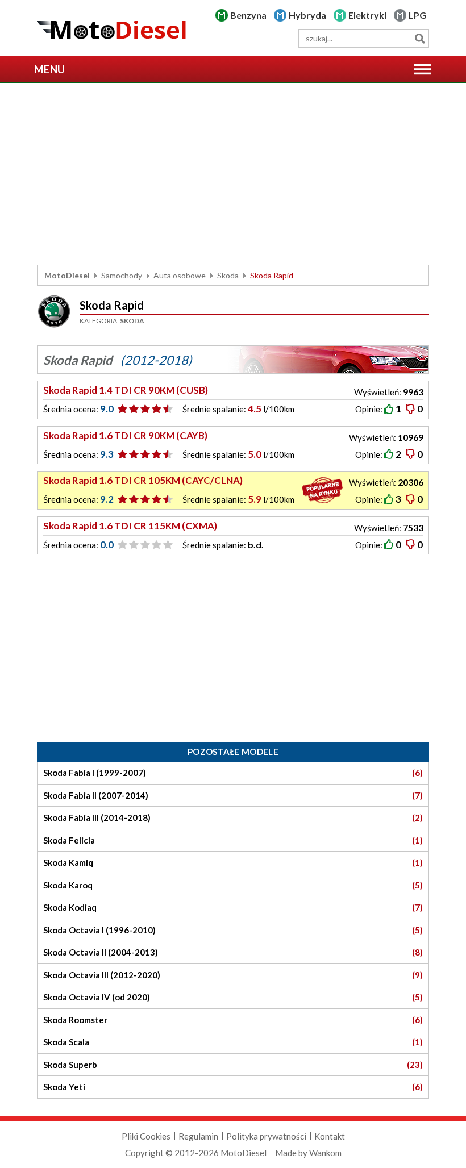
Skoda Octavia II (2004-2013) (233, 952)
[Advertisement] (233, 173)
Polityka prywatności (266, 1136)
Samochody (121, 275)
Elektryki (367, 15)
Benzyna (248, 15)
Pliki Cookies (146, 1136)
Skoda (228, 275)
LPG (417, 15)
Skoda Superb (233, 1064)
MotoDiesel (67, 275)
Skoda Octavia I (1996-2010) (233, 930)
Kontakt (329, 1136)
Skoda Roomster (233, 1020)
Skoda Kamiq (233, 862)
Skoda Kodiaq (233, 907)
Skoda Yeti (233, 1087)
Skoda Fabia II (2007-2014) (233, 795)
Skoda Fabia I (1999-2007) (233, 772)
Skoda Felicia (233, 840)
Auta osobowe (179, 275)
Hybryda (307, 15)
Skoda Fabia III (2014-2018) (233, 817)
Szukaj (419, 38)
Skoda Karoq (233, 885)
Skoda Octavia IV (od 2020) (233, 997)
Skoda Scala (233, 1042)
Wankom (325, 1153)
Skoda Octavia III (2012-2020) (233, 975)
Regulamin (198, 1136)
